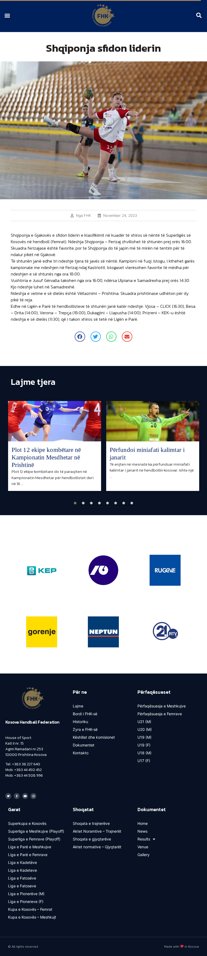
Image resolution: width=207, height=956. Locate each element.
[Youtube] (25, 796)
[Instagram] (33, 796)
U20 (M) (144, 729)
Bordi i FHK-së (85, 713)
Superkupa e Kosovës (27, 823)
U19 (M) (144, 737)
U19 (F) (143, 745)
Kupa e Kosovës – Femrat (30, 909)
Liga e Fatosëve (22, 878)
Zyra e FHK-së (85, 729)
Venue (142, 847)
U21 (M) (144, 721)
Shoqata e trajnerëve (91, 823)
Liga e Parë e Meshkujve (29, 847)
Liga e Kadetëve (22, 862)
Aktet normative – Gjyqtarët (97, 847)
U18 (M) (144, 753)
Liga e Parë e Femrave (27, 854)
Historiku (80, 721)
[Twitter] (8, 796)
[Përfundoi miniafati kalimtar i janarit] (152, 421)
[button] (7, 15)
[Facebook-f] (17, 796)
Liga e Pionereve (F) (25, 901)
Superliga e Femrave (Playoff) (34, 839)
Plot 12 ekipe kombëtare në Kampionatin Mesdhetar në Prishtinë (46, 457)
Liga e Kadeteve (22, 870)
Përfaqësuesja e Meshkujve (161, 706)
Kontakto (80, 753)
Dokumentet (83, 745)
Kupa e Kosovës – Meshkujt (32, 917)
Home (142, 823)
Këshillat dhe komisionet (94, 737)
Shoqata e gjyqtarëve (92, 839)
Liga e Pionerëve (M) (26, 893)
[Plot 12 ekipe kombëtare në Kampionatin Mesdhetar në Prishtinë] (54, 421)
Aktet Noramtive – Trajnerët (97, 831)
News (142, 831)
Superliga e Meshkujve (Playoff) (36, 831)
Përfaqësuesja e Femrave (159, 713)
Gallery (143, 854)
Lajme (78, 706)
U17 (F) (143, 760)
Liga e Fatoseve (22, 886)
